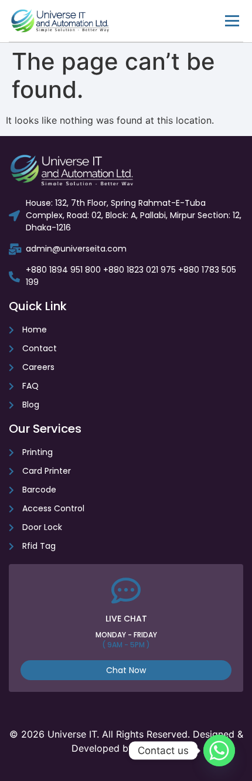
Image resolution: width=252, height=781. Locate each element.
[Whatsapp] (219, 750)
